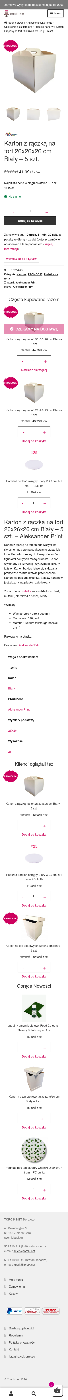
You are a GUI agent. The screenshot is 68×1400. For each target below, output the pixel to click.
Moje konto (16, 1279)
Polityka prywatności (22, 1342)
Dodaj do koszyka (30, 221)
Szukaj (34, 1394)
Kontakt (14, 1349)
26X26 (12, 730)
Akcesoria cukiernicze (40, 22)
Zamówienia (17, 1286)
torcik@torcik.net (24, 1264)
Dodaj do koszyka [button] (34, 441)
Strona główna (16, 22)
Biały (11, 688)
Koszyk (13, 1293)
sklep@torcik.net (24, 1251)
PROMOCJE (35, 274)
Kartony (21, 274)
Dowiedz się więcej (34, 370)
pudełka (26, 591)
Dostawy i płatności (21, 1328)
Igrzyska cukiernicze (22, 1356)
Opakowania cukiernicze (18, 26)
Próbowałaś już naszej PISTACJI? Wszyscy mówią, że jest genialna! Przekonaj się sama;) (34, 4)
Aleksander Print (26, 282)
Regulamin (16, 1335)
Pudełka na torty (44, 26)
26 (9, 751)
